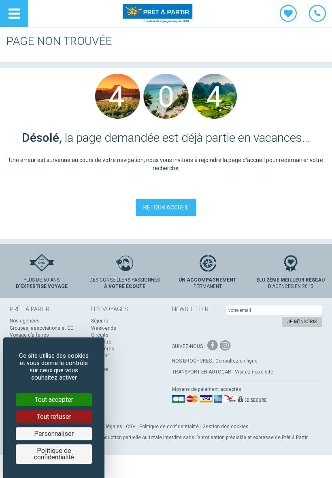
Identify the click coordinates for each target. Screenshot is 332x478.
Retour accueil (166, 207)
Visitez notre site (254, 372)
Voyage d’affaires (29, 335)
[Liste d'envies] (288, 13)
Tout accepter (54, 399)
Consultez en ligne (236, 361)
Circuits (100, 335)
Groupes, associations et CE (41, 328)
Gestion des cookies (225, 426)
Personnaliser (54, 433)
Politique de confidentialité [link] (54, 454)
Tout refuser (54, 416)
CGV (131, 426)
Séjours (99, 321)
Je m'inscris (302, 321)
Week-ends (103, 328)
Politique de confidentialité (169, 426)
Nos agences (25, 321)
